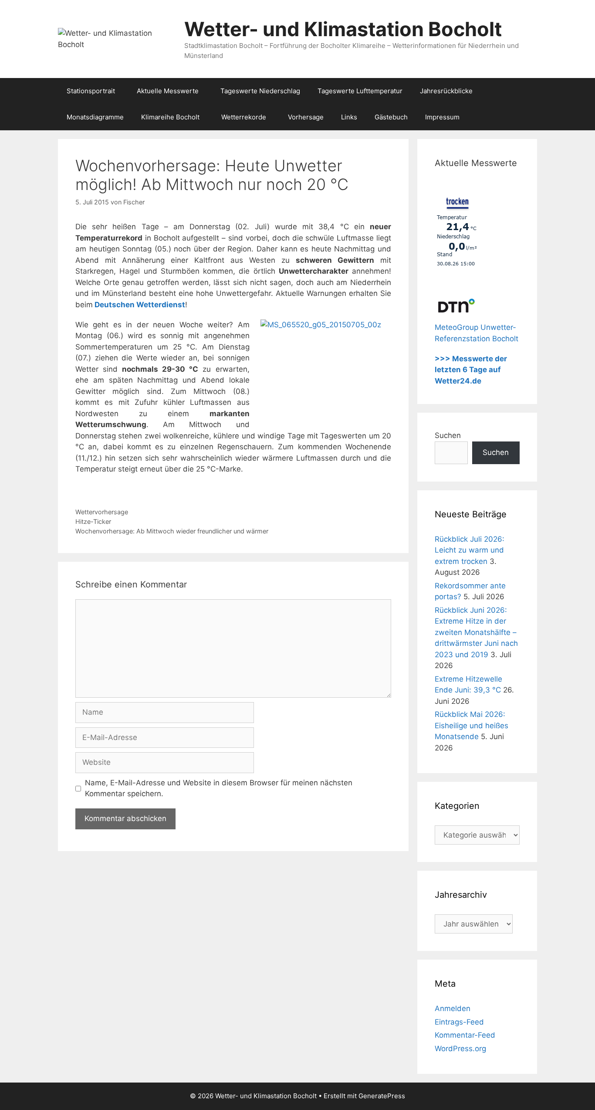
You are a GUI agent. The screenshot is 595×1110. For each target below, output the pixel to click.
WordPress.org (460, 1048)
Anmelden (452, 1008)
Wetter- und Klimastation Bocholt (343, 29)
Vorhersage (306, 117)
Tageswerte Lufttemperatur (360, 91)
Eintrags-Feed (459, 1022)
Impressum (442, 117)
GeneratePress (381, 1096)
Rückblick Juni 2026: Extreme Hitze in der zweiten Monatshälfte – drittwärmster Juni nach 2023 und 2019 (476, 632)
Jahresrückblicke (446, 91)
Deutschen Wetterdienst (140, 304)
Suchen (448, 435)
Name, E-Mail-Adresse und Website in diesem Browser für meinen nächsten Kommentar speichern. (218, 788)
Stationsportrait (91, 91)
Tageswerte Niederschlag (260, 91)
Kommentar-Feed (465, 1035)
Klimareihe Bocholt (170, 117)
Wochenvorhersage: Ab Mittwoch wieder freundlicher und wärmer (171, 531)
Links (349, 117)
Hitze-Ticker (93, 521)
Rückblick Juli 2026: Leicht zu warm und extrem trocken (469, 550)
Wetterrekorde (243, 117)
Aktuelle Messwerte (168, 91)
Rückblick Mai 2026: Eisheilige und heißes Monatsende (471, 725)
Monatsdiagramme (95, 117)
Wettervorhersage (101, 512)
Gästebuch (391, 117)
